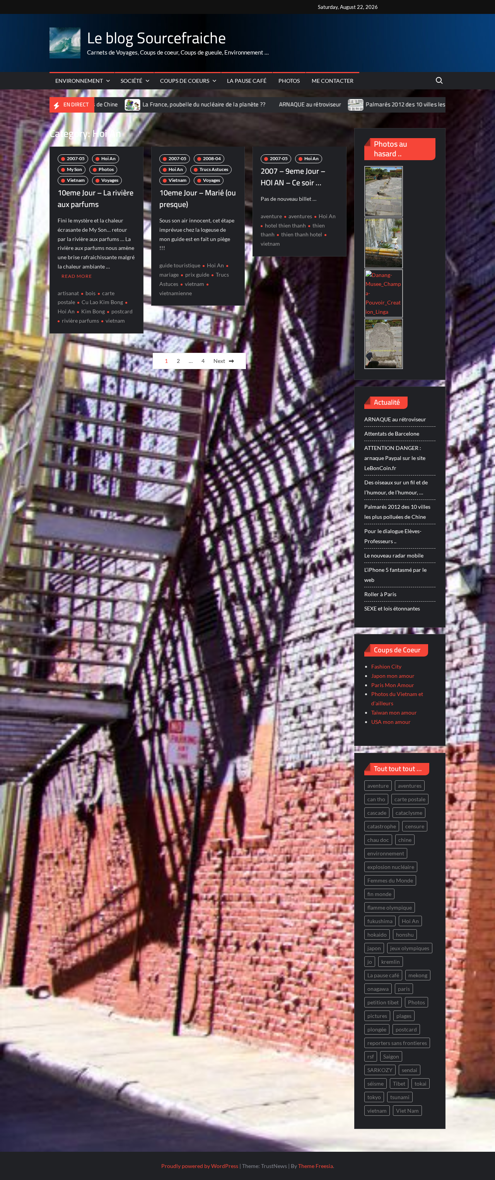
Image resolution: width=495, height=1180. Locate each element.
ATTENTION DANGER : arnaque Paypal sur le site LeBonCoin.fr (394, 458)
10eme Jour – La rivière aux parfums (95, 198)
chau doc (378, 839)
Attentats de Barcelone (391, 433)
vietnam (115, 320)
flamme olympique (389, 907)
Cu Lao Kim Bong (102, 302)
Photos (289, 80)
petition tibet (383, 1002)
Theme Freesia (315, 1166)
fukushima (380, 921)
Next (219, 360)
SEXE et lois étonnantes (392, 608)
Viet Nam (407, 1110)
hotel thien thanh (285, 225)
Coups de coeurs (184, 80)
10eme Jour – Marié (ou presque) (197, 198)
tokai (421, 1083)
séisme (375, 1083)
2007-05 (76, 158)
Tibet (399, 1083)
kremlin (390, 961)
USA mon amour (391, 721)
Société (131, 80)
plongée (376, 1029)
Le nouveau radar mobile (393, 555)
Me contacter (332, 80)
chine (404, 839)
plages (403, 1015)
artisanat (68, 293)
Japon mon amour (393, 675)
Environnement (79, 80)
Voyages (109, 180)
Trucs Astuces (214, 169)
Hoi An (108, 158)
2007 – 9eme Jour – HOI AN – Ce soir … (293, 177)
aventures (300, 216)
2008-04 (212, 158)
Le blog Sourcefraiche (156, 37)
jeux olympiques (409, 948)
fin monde (379, 894)
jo (369, 961)
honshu (405, 934)
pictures (377, 1015)
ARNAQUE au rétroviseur (260, 104)
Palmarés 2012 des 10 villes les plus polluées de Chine (384, 104)
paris (404, 988)
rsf (370, 1056)
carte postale (409, 799)
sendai (409, 1070)
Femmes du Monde (390, 880)
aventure (271, 216)
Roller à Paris (380, 594)
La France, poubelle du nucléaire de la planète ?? (153, 104)
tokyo (374, 1097)
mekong (417, 975)
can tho (376, 799)
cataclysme (409, 812)
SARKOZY (380, 1070)
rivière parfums (80, 320)
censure (414, 826)
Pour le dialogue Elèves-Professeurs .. (393, 536)
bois (90, 293)
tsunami (400, 1097)
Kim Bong (93, 311)
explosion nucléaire (390, 867)
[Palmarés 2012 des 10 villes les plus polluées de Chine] (306, 104)
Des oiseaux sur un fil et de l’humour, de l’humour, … (396, 487)
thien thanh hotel (301, 234)
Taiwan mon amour (394, 712)
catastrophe (381, 826)
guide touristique (179, 265)
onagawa (378, 988)
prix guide (197, 274)
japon (374, 948)
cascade (376, 812)
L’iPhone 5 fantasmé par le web (395, 574)
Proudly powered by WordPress (199, 1166)
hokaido (377, 934)
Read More (76, 276)
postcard (122, 311)
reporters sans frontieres (397, 1043)
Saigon (391, 1056)
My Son (74, 169)
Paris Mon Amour (392, 685)
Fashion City (386, 666)
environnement (385, 853)
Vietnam (76, 180)
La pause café (246, 80)
